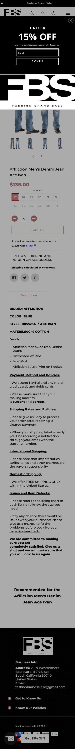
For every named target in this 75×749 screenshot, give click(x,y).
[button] (70, 20)
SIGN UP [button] (37, 61)
